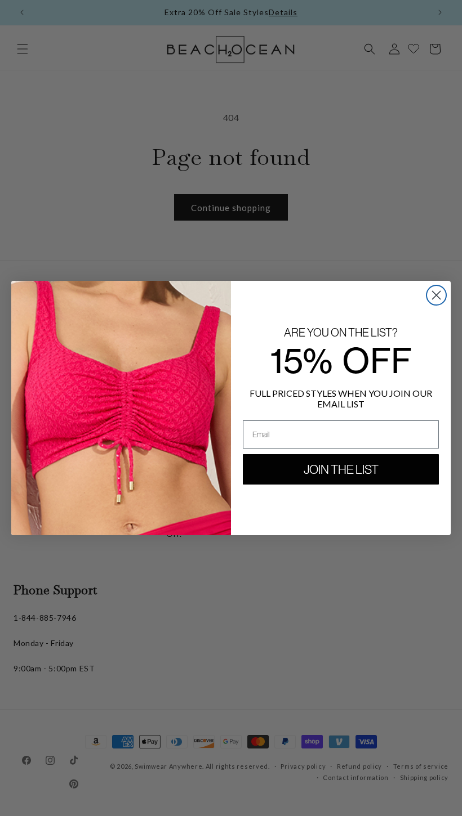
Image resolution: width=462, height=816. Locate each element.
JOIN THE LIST (341, 469)
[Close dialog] (436, 295)
